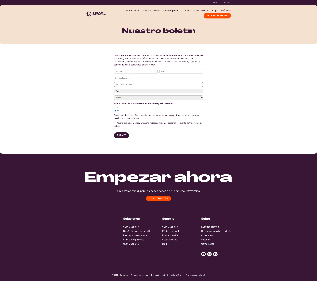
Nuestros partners (151, 10)
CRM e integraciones (133, 239)
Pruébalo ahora (217, 15)
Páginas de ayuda (171, 231)
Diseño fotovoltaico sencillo (137, 231)
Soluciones (134, 10)
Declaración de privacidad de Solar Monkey (167, 275)
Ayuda (188, 10)
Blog (214, 10)
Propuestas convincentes (135, 235)
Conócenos (225, 10)
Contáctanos (207, 244)
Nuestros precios (171, 10)
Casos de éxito (201, 10)
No (118, 110)
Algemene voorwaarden (140, 275)
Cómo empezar (158, 198)
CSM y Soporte (131, 226)
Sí (118, 107)
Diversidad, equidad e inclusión (216, 231)
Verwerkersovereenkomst (195, 275)
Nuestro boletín (170, 235)
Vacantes (206, 239)
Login (215, 2)
